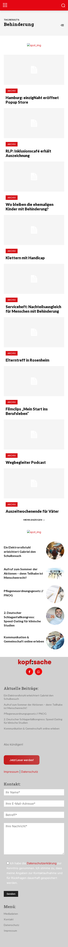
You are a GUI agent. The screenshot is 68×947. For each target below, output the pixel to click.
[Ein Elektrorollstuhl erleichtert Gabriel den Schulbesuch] (55, 550)
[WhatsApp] (38, 671)
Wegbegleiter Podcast (26, 462)
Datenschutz (29, 771)
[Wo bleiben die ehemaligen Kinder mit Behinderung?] (34, 176)
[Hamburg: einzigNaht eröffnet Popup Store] (34, 70)
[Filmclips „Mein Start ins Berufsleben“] (34, 381)
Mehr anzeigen (32, 519)
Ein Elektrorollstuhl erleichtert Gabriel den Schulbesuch (20, 551)
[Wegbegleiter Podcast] (34, 434)
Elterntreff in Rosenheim (27, 360)
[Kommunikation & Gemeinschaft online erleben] (55, 640)
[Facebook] (29, 671)
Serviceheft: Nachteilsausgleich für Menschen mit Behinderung (33, 308)
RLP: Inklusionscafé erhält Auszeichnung (28, 153)
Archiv (12, 90)
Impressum (11, 771)
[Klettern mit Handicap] (34, 230)
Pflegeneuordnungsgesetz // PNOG (25, 713)
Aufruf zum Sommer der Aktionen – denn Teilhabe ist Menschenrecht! (23, 573)
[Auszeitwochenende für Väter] (34, 483)
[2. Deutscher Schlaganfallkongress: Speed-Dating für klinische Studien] (55, 616)
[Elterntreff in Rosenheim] (34, 332)
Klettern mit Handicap (25, 258)
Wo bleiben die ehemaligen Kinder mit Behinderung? (29, 206)
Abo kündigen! (13, 744)
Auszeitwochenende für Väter (32, 511)
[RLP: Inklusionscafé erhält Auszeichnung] (34, 123)
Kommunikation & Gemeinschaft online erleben (32, 728)
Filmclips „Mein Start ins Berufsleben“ (27, 411)
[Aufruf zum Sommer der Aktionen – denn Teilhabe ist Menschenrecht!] (55, 572)
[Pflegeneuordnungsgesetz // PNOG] (55, 594)
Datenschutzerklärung (41, 863)
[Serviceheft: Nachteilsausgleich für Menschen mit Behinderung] (34, 279)
